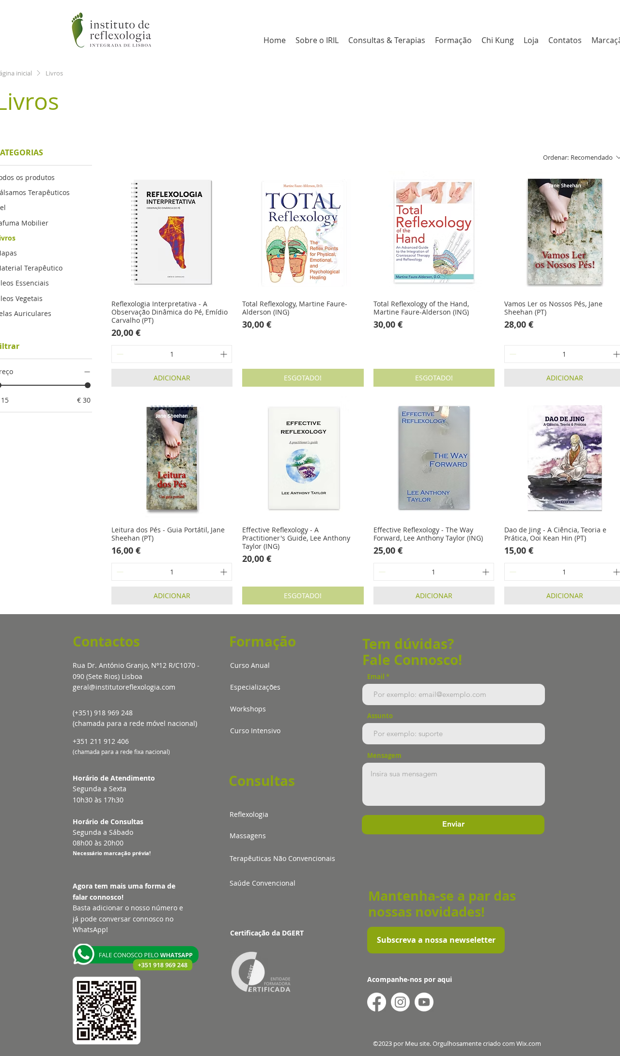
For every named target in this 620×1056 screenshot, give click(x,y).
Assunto (380, 716)
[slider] (87, 385)
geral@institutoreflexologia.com (124, 687)
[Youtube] (424, 1002)
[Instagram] (400, 1002)
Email (376, 677)
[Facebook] (376, 1002)
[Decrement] (119, 354)
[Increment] (224, 354)
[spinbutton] (171, 354)
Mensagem (384, 756)
